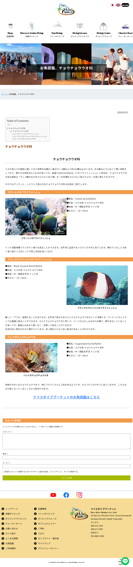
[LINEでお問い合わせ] (125, 561)
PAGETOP (120, 563)
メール (6, 462)
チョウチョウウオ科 (17, 128)
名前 (5, 454)
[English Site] (118, 6)
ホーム (4, 94)
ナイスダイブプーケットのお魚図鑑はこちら (66, 397)
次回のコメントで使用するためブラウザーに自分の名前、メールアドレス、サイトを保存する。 (42, 471)
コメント (7, 431)
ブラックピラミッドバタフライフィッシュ (31, 136)
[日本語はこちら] (112, 6)
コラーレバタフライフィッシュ (27, 134)
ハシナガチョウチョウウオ (26, 139)
